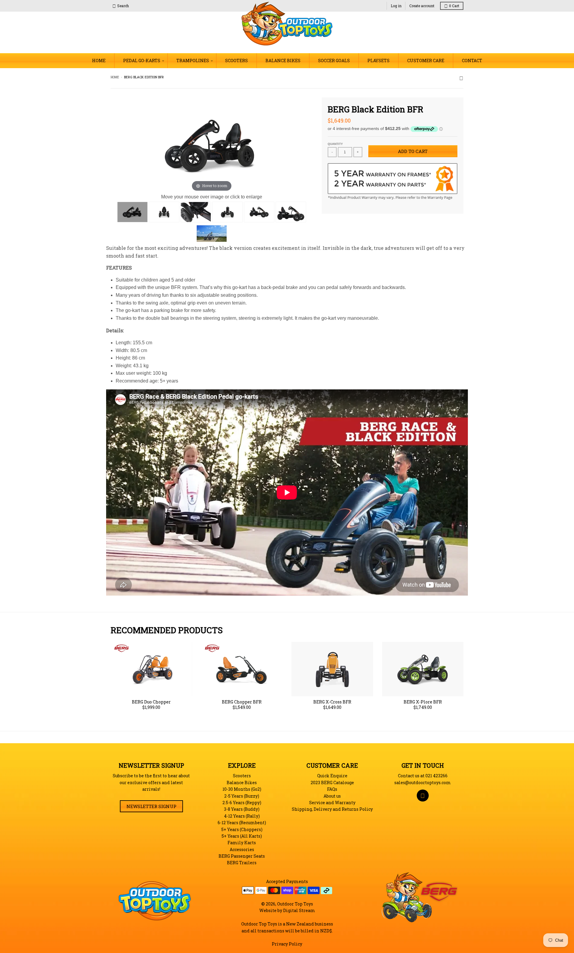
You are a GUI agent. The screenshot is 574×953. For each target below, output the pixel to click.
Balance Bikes (242, 782)
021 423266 (436, 775)
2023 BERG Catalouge (332, 782)
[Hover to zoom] (211, 144)
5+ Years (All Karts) (242, 836)
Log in (396, 5)
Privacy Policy (287, 944)
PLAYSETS (378, 60)
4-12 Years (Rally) (242, 816)
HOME (99, 60)
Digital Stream (299, 910)
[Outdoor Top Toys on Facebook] (461, 77)
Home (115, 77)
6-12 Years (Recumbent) (242, 822)
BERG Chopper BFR (242, 702)
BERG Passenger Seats (242, 856)
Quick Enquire (332, 775)
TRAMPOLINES (192, 60)
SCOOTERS (236, 60)
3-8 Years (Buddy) (241, 809)
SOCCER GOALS (334, 60)
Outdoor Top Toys (295, 904)
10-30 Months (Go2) (241, 789)
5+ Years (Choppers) (241, 829)
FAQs (332, 789)
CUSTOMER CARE (425, 60)
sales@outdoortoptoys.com (422, 782)
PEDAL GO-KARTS (141, 60)
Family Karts (242, 842)
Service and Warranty (332, 802)
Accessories (242, 849)
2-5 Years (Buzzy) (241, 796)
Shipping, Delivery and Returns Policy (332, 809)
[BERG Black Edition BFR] (132, 212)
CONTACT (472, 60)
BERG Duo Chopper (151, 702)
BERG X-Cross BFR (332, 702)
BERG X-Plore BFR (423, 702)
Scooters (242, 775)
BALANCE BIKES (282, 60)
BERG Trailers (242, 862)
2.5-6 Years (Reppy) (241, 802)
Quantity (335, 144)
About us (332, 796)
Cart (454, 5)
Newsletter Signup (151, 806)
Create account (421, 5)
